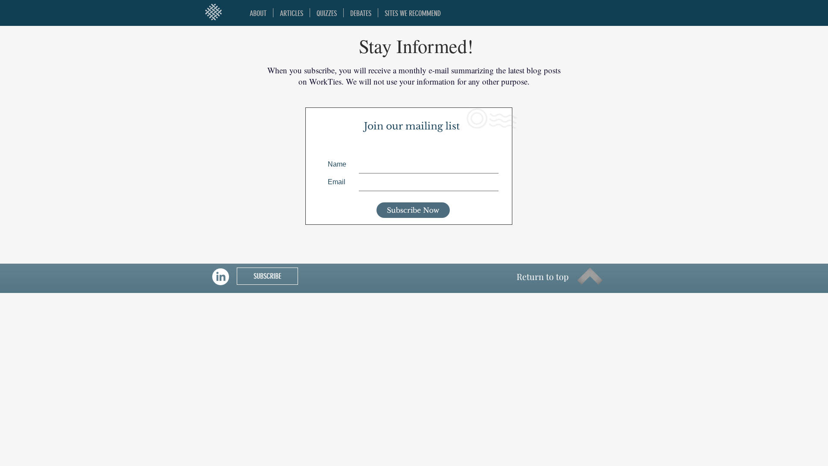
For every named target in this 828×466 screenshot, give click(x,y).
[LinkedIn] (220, 276)
